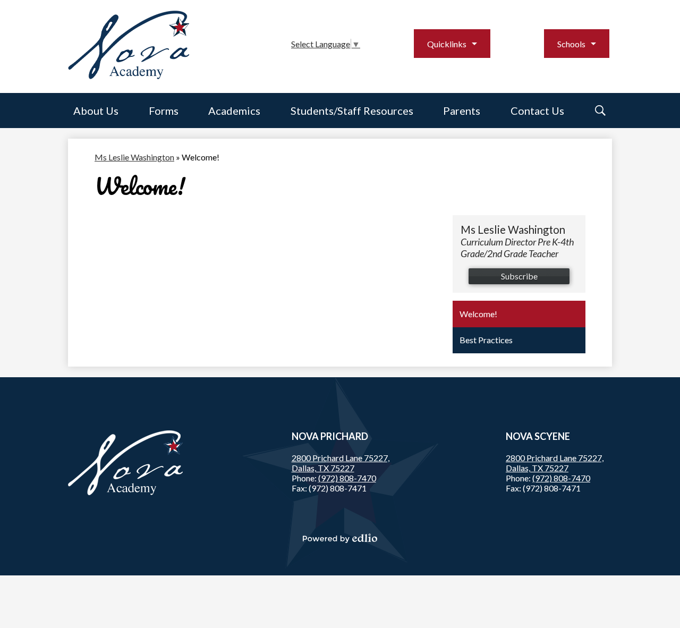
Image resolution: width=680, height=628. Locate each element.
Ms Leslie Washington (134, 157)
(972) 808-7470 (347, 478)
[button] (96, 110)
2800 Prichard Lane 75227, (340, 463)
